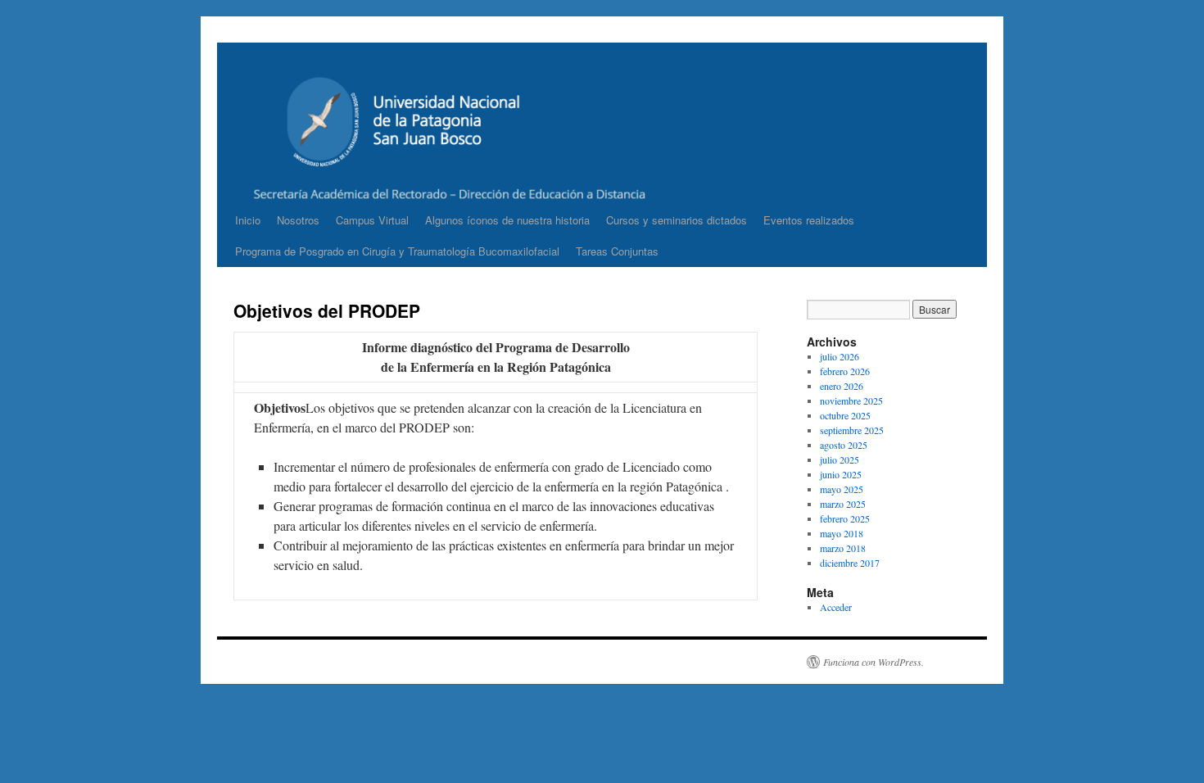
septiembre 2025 (852, 430)
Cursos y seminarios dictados (676, 220)
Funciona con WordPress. (873, 661)
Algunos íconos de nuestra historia (507, 220)
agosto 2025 (843, 444)
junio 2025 (841, 474)
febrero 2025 (845, 518)
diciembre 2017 (850, 562)
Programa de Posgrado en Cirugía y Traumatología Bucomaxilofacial (397, 251)
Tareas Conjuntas (617, 251)
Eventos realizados (808, 220)
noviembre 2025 (851, 400)
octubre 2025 (845, 415)
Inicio (247, 220)
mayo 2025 (841, 489)
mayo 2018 (841, 533)
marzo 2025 (843, 503)
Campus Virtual (372, 220)
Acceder (836, 606)
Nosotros (298, 220)
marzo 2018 (843, 547)
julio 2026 (839, 356)
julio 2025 (839, 459)
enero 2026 (841, 385)
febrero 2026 (845, 371)
